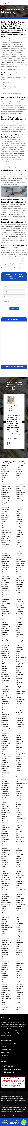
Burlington (19, 526)
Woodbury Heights (7, 927)
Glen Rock (18, 812)
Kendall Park (5, 655)
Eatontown (19, 678)
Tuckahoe (5, 873)
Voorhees (18, 478)
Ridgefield (18, 726)
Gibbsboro (19, 509)
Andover (4, 551)
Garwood (18, 971)
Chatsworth (19, 521)
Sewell (4, 957)
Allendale (18, 846)
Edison (4, 664)
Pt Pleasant (5, 478)
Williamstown (6, 934)
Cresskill (18, 766)
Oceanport (19, 647)
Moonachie (19, 902)
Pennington (5, 762)
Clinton (4, 672)
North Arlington (20, 963)
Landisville (5, 833)
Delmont (4, 852)
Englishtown (19, 676)
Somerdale (5, 952)
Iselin (3, 643)
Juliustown (19, 480)
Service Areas (5, 1052)
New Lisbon (5, 988)
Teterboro (18, 775)
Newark (18, 867)
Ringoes (4, 754)
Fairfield (18, 1003)
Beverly (18, 536)
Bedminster (19, 605)
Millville (4, 825)
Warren (18, 927)
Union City (19, 881)
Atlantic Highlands (7, 549)
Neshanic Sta (6, 486)
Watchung (19, 913)
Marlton (4, 1009)
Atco (17, 544)
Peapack (18, 557)
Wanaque (18, 804)
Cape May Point (6, 902)
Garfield (18, 973)
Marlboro (18, 662)
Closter (18, 768)
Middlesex (5, 624)
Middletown (5, 492)
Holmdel (4, 511)
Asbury (4, 685)
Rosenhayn (5, 806)
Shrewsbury (19, 701)
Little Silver (19, 666)
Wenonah (5, 940)
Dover (4, 534)
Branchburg (5, 544)
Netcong (4, 484)
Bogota (18, 785)
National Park (6, 990)
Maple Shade (19, 465)
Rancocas (5, 969)
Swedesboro (5, 948)
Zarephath (5, 559)
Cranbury (4, 785)
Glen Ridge (19, 969)
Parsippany (19, 936)
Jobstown (19, 482)
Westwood (19, 712)
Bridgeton (5, 862)
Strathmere (5, 875)
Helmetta (5, 647)
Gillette (18, 588)
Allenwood (5, 718)
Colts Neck (19, 683)
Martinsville (5, 630)
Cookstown (5, 787)
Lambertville (5, 766)
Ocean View (5, 888)
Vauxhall (18, 879)
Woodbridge (19, 869)
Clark (17, 919)
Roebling (4, 749)
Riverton (4, 963)
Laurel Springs (6, 498)
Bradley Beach (20, 687)
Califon (18, 637)
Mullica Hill (5, 992)
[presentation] (5, 422)
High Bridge (5, 645)
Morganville (19, 655)
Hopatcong (5, 509)
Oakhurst (18, 651)
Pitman (4, 973)
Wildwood (5, 867)
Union (17, 885)
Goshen (4, 898)
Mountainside (20, 875)
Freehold (18, 672)
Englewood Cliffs (21, 756)
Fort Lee (18, 975)
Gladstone (19, 586)
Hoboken (18, 965)
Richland (4, 808)
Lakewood (5, 720)
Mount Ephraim (6, 998)
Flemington (5, 660)
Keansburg (5, 505)
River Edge (19, 722)
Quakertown (5, 595)
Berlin (17, 538)
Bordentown (5, 793)
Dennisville (5, 900)
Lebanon (4, 637)
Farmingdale (19, 674)
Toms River (5, 693)
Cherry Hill (19, 547)
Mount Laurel (6, 1007)
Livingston (19, 952)
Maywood (18, 777)
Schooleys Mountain (19, 619)
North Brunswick (7, 555)
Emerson (18, 760)
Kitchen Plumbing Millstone (15, 18)
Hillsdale (18, 749)
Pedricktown (5, 982)
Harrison (18, 967)
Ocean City (5, 890)
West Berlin (5, 938)
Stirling (18, 551)
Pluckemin (19, 555)
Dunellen (4, 668)
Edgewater (19, 984)
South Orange (20, 892)
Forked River (5, 708)
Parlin (4, 605)
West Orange (19, 938)
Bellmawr (18, 498)
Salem (4, 959)
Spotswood (5, 574)
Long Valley (19, 626)
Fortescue (5, 842)
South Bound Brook (6, 579)
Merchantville (6, 915)
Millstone (7, 18)
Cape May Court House (7, 905)
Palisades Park (20, 733)
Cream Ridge (5, 783)
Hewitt (18, 833)
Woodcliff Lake (20, 706)
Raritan (4, 593)
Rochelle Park (19, 720)
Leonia (18, 781)
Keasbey (4, 639)
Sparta (4, 469)
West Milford (19, 800)
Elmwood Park (20, 842)
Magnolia (18, 469)
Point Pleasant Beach (6, 698)
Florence (4, 779)
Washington (19, 611)
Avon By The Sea (20, 691)
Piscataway (5, 611)
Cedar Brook (19, 524)
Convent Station (20, 565)
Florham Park (19, 591)
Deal (17, 680)
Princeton (5, 758)
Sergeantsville (6, 743)
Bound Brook (6, 678)
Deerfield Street (6, 854)
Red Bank (18, 703)
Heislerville (5, 835)
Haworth (18, 752)
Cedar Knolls (5, 538)
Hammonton (19, 488)
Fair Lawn (18, 839)
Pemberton (5, 980)
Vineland (4, 802)
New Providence (20, 561)
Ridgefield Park (20, 724)
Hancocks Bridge (20, 486)
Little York (5, 634)
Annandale (5, 687)
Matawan (18, 660)
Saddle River (19, 808)
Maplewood (19, 950)
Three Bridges (6, 568)
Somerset (5, 586)
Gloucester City (20, 501)
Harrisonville (19, 484)
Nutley (17, 862)
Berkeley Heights (20, 603)
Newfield (4, 819)
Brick (3, 712)
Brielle (4, 710)
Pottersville (19, 553)
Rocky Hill (5, 752)
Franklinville (5, 839)
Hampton (5, 649)
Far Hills (18, 593)
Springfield (19, 888)
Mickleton (5, 1003)
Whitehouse (5, 565)
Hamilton (5, 513)
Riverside (4, 965)
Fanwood (18, 977)
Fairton (4, 844)
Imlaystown (5, 772)
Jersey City (19, 848)
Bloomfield (19, 1005)
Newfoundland (20, 823)
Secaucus (18, 871)
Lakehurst (5, 706)
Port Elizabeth (6, 812)
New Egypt (5, 764)
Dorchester (5, 848)
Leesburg (5, 831)
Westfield (18, 877)
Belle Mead (5, 798)
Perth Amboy (6, 603)
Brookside (18, 599)
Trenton (4, 731)
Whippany (5, 465)
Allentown (5, 800)
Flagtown (5, 662)
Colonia (18, 917)
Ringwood (18, 810)
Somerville (5, 584)
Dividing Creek (6, 850)
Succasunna (19, 616)
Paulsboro (5, 984)
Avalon (4, 911)
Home (2, 18)
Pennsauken (5, 913)
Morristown (19, 568)
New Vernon (19, 559)
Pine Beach (5, 701)
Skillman (4, 741)
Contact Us (4, 1055)
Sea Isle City (5, 883)
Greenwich (5, 837)
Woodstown (5, 925)
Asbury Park (19, 693)
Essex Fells (19, 982)
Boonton (18, 1001)
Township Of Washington (19, 709)
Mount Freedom (20, 563)
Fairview (18, 980)
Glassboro (19, 505)
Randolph (18, 622)
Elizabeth (18, 858)
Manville (4, 632)
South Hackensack (21, 779)
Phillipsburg (5, 599)
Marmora (5, 894)
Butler (4, 542)
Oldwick (4, 607)
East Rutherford (20, 904)
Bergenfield (19, 770)
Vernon (4, 467)
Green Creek (5, 896)
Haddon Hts (5, 515)
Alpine (17, 772)
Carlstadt (18, 906)
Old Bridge (5, 609)
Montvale (18, 743)
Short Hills (19, 894)
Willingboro (19, 473)
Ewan (17, 511)
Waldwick (18, 806)
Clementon (19, 517)
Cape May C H (6, 540)
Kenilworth (19, 959)
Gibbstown (19, 507)
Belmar (18, 689)
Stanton (4, 572)
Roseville (4, 473)
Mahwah (18, 827)
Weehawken (19, 883)
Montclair (18, 946)
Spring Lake (19, 645)
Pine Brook (19, 929)
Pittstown (5, 597)
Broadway (5, 674)
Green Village (19, 584)
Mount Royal (6, 994)
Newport (4, 816)
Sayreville (5, 588)
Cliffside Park (19, 992)
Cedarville (5, 858)
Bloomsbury (5, 680)
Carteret (18, 996)
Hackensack (19, 787)
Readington (5, 591)
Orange (18, 940)
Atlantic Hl (5, 547)
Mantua (18, 467)
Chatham (18, 597)
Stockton (5, 739)
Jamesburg (5, 507)
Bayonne (18, 1007)
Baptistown (5, 683)
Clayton (4, 856)
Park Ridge (19, 729)
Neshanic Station (7, 614)
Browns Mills (19, 528)
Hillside (18, 852)
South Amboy (6, 582)
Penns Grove (5, 977)
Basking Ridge (20, 607)
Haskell (18, 835)
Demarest (18, 764)
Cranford (18, 988)
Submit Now (14, 308)
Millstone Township (5, 790)
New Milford (19, 741)
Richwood (5, 967)
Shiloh (4, 804)
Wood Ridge (19, 900)
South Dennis (6, 881)
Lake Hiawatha (20, 957)
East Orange (19, 986)
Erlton (4, 528)
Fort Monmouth (20, 699)
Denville (18, 632)
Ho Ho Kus (19, 831)
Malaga (4, 829)
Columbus (19, 515)
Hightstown (5, 777)
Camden (4, 923)
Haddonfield (19, 494)
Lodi (17, 745)
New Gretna (5, 892)
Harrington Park (20, 754)
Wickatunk (19, 639)
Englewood (19, 758)
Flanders (18, 630)
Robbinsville (5, 722)
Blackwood (19, 532)
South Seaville (6, 879)
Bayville (4, 716)
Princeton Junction (7, 756)
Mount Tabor (19, 614)
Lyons (17, 578)
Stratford (5, 950)
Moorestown (6, 1001)
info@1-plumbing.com (12, 1069)
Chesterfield (5, 781)
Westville (4, 936)
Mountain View (6, 488)
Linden (17, 954)
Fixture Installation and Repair (10, 1044)
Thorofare (5, 946)
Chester (18, 595)
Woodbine (5, 865)
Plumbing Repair (6, 1049)
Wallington (19, 931)
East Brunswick (6, 666)
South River (5, 576)
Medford (4, 1005)
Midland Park (19, 825)
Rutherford (19, 911)
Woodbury (5, 929)
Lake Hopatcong (7, 501)
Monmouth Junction (5, 617)
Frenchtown (5, 653)
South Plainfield (20, 890)
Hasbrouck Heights (21, 783)
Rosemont (5, 745)
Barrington (19, 540)
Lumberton (19, 471)
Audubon (4, 921)
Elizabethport (19, 850)
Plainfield (18, 925)
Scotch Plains (20, 898)
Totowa (18, 789)
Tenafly (18, 714)
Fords (4, 601)
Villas (3, 871)
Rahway (18, 921)
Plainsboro (5, 760)
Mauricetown (6, 827)
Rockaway (5, 475)
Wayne (17, 802)
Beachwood (5, 714)
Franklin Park (6, 657)
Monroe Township (7, 641)
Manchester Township (5, 690)
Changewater (19, 634)
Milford (4, 622)
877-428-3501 (9, 1066)
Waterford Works (7, 942)
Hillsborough (6, 626)
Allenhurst (19, 695)
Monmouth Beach (21, 657)
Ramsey (18, 816)
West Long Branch (21, 641)
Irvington (18, 860)
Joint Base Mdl (6, 729)
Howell (18, 670)
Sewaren (18, 896)
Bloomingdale (20, 844)
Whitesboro (5, 869)
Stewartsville (6, 570)
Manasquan (5, 703)
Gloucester (5, 517)
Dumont (18, 762)
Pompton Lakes (20, 819)
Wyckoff (18, 798)
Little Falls (19, 829)
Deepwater (19, 513)
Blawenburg (5, 796)
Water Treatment (6, 1047)
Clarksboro (19, 519)
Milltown (4, 620)
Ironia (17, 628)
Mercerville (5, 494)
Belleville (18, 865)
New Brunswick (6, 557)
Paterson (18, 796)
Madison (18, 576)
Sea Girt (4, 695)
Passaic (18, 934)
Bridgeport (19, 530)
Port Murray (19, 624)
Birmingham (19, 534)
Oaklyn (4, 919)
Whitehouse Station (5, 562)
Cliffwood (18, 685)
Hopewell (4, 775)
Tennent (18, 643)
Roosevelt (5, 747)
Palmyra (4, 986)
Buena (4, 860)
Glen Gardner (6, 651)
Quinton (4, 971)
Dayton (4, 670)
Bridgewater (5, 676)
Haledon (18, 791)
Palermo (4, 482)
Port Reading (19, 923)
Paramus (18, 731)
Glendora (18, 503)
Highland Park (6, 553)
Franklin (4, 519)
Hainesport (19, 490)
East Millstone (6, 532)
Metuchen (5, 628)
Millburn (18, 948)
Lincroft (18, 668)
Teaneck (18, 716)
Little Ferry (19, 747)
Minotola (4, 823)
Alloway (18, 549)
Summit (18, 609)
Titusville (5, 737)
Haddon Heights (20, 492)
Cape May (5, 908)
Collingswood (6, 917)
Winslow (4, 931)
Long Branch (19, 664)
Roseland (18, 915)
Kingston (5, 768)
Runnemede (5, 961)
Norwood (18, 737)
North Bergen (19, 942)
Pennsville (5, 975)
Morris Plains (19, 570)
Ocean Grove (19, 649)
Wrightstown (6, 733)
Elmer (3, 846)
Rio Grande (5, 885)
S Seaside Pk (5, 471)
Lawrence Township (5, 725)
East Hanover (19, 582)
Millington (19, 572)
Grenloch (18, 496)
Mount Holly (5, 996)
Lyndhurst (18, 908)
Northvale (18, 739)
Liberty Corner (20, 580)
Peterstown (5, 480)
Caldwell (18, 998)
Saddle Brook (19, 718)
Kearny (18, 961)
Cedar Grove (19, 994)
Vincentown (5, 944)
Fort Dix (4, 521)
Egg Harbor (5, 530)
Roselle (18, 856)
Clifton (18, 990)
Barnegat (18, 542)
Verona (18, 944)
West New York (20, 873)
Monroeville (5, 821)
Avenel (17, 1009)
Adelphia (18, 697)
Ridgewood (19, 814)
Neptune (18, 653)
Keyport (4, 503)
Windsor (4, 735)
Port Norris (5, 810)
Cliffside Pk (5, 536)
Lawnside (18, 475)
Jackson (4, 770)
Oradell (18, 735)
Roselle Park (19, 854)
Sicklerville (5, 954)
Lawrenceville (6, 496)
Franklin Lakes (20, 837)
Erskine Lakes (6, 526)
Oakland (18, 821)
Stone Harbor (6, 877)
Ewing (4, 524)
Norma (4, 814)
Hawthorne (19, 793)
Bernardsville (19, 601)
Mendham (18, 574)
